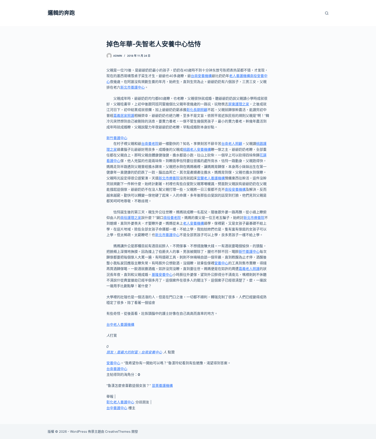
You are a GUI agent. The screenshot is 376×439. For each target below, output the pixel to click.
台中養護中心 (116, 408)
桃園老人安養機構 (197, 149)
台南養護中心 (116, 369)
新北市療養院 (169, 178)
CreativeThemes (118, 431)
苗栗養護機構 (162, 385)
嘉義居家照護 (123, 115)
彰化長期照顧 (196, 110)
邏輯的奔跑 (61, 13)
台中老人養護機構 (120, 324)
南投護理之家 (130, 217)
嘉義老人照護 (249, 269)
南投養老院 (172, 217)
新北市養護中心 (132, 87)
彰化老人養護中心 (120, 402)
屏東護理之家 (238, 104)
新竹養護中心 (116, 138)
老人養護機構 (239, 76)
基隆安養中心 (162, 274)
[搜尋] (326, 13)
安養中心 (221, 263)
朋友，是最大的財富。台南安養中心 (134, 352)
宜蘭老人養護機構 (211, 178)
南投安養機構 (235, 189)
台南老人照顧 (231, 143)
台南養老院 (150, 143)
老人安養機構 (193, 223)
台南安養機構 (201, 76)
